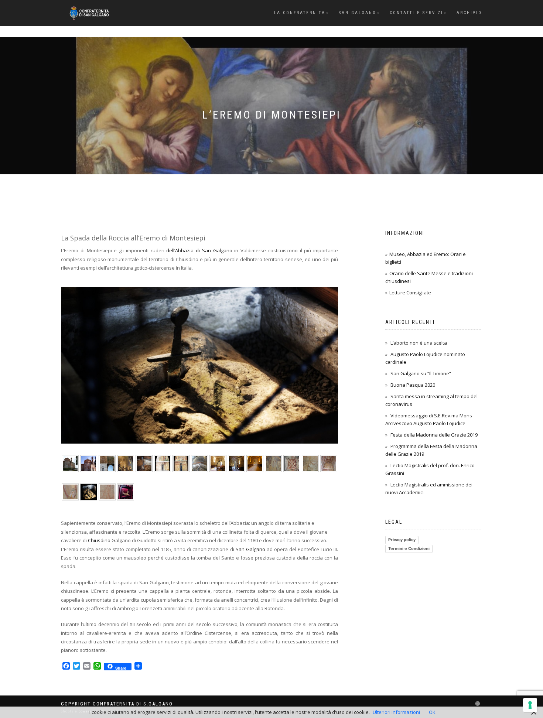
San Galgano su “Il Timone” (420, 373)
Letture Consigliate (410, 292)
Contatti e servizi (416, 12)
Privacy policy (402, 539)
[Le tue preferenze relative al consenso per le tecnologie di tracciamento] (530, 705)
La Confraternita (299, 12)
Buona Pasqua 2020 (412, 385)
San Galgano (357, 12)
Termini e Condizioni (409, 548)
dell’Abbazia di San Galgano (199, 250)
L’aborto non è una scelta (418, 342)
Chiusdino (99, 540)
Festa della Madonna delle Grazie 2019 (434, 434)
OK (432, 712)
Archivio (469, 12)
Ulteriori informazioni (396, 712)
